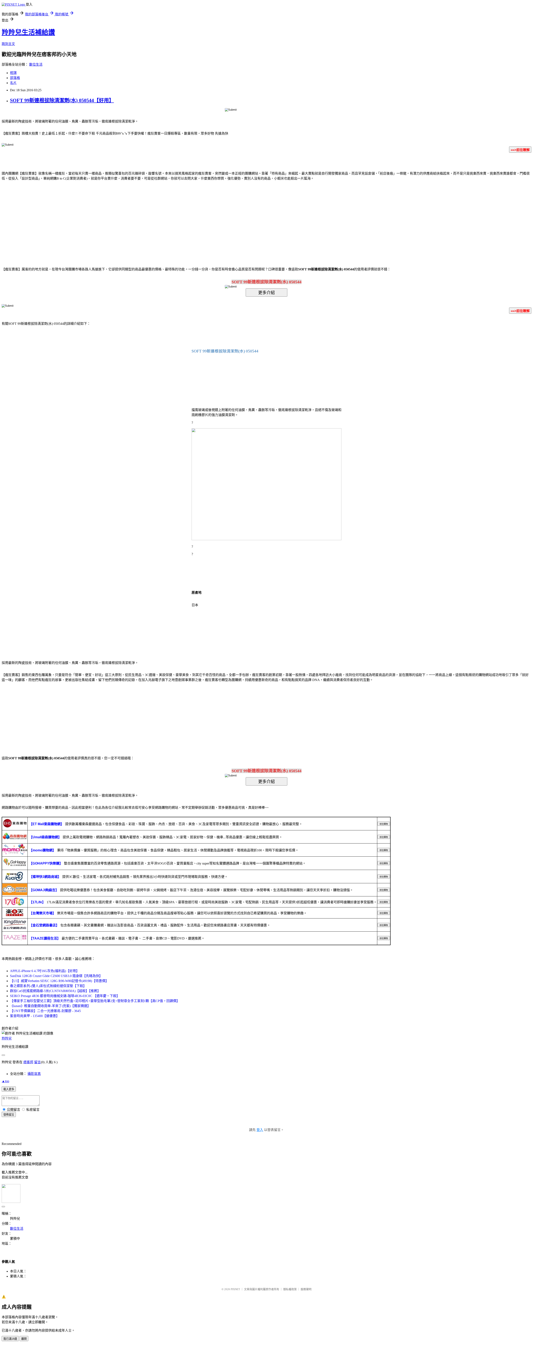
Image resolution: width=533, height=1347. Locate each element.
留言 (37, 1062)
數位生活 (35, 64)
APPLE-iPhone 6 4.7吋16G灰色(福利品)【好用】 (44, 971)
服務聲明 (306, 1289)
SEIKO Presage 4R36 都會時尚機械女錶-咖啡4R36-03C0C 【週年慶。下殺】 (65, 996)
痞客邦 (28, 1062)
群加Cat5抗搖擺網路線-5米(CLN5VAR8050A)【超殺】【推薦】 (55, 991)
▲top (5, 1081)
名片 (13, 83)
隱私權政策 (290, 1289)
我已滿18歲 (10, 1338)
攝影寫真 (34, 1074)
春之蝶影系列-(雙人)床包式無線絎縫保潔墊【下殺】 (48, 986)
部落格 (15, 78)
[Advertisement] (231, 217)
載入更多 (8, 1089)
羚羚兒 (7, 1038)
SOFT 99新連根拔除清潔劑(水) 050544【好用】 (62, 100)
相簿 (13, 73)
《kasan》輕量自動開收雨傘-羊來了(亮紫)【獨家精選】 (50, 1006)
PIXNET (235, 1289)
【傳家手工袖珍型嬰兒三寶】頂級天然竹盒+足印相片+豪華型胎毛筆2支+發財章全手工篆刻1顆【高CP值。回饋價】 (95, 1001)
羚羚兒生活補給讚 (28, 32)
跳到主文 (8, 44)
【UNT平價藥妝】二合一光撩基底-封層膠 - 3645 (45, 1011)
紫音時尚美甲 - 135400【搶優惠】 (34, 1016)
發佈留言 (8, 1114)
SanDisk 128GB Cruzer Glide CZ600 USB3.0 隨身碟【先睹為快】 (56, 976)
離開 (24, 1338)
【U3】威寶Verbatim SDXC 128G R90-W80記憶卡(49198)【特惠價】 (59, 981)
